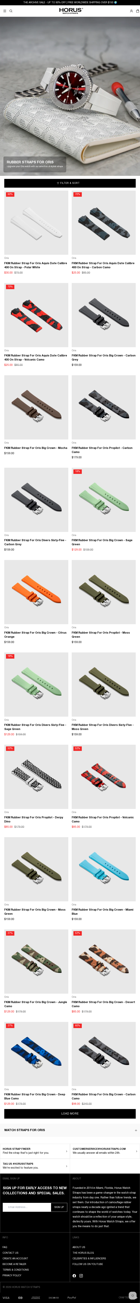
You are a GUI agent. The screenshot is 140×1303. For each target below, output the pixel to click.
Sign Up (59, 1207)
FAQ (5, 1247)
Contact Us (10, 1253)
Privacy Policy (12, 1276)
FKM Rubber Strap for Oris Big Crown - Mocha (35, 448)
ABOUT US (79, 1247)
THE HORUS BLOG (83, 1253)
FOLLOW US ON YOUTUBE (88, 1264)
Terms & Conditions (16, 1270)
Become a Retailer (14, 1264)
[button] (11, 11)
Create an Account (15, 1259)
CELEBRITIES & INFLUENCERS (89, 1259)
